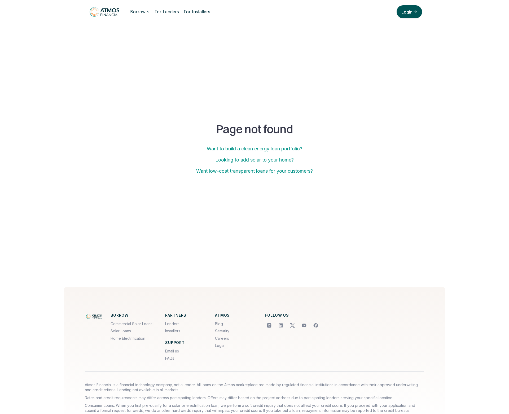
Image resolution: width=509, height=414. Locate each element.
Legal (220, 345)
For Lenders (167, 11)
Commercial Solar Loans (131, 323)
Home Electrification (128, 338)
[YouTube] (304, 325)
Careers (222, 338)
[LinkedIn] (281, 325)
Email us (172, 351)
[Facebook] (315, 325)
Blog (219, 323)
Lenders (172, 323)
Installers (172, 331)
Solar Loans (121, 331)
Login (407, 12)
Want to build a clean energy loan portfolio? (254, 148)
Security (222, 331)
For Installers (197, 11)
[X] (292, 325)
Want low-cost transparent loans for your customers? (254, 171)
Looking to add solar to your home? (254, 160)
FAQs (169, 358)
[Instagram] (269, 325)
